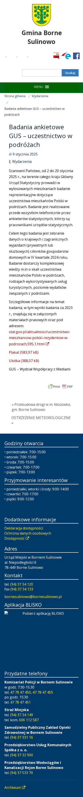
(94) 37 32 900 (21, 755)
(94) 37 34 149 (21, 714)
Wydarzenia (40, 96)
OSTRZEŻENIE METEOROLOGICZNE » (41, 420)
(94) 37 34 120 (21, 584)
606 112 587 (29, 719)
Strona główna (14, 96)
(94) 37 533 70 (21, 772)
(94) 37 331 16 (21, 737)
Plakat (14, 352)
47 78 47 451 (20, 702)
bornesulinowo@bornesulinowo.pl (33, 596)
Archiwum (12, 787)
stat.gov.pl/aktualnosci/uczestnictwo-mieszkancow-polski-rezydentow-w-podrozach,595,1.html (39, 337)
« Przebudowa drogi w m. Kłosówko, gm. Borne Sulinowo (41, 407)
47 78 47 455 (43, 692)
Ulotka (14, 360)
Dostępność (14, 538)
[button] (38, 86)
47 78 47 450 (20, 692)
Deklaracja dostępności (23, 528)
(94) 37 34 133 (21, 589)
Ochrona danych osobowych (27, 533)
